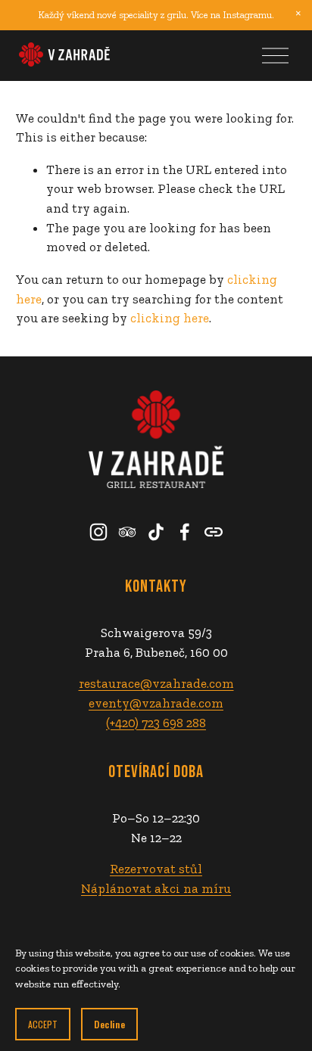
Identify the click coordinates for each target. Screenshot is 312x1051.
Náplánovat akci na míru (156, 888)
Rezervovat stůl (156, 868)
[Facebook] (185, 532)
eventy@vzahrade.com (156, 703)
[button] (298, 13)
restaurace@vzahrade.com (156, 683)
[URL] (213, 532)
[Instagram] (98, 532)
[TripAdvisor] (127, 532)
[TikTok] (156, 532)
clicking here (169, 317)
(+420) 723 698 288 (156, 722)
